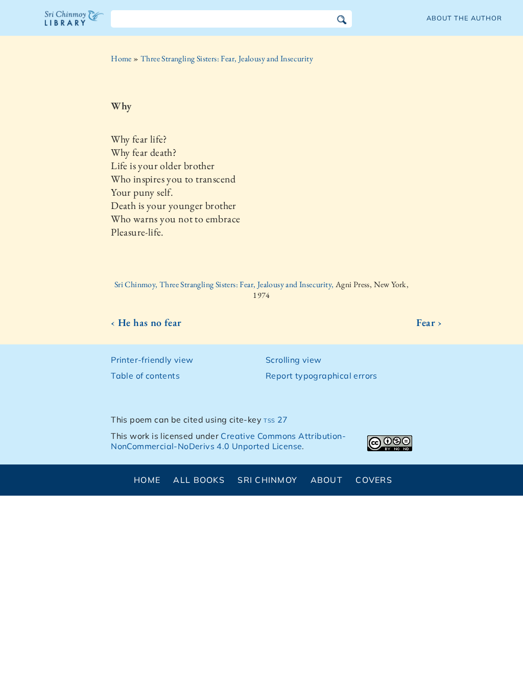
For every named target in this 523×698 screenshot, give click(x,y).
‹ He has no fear (146, 322)
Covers (373, 480)
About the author (464, 18)
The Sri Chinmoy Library (74, 24)
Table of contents (145, 375)
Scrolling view (294, 360)
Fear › (429, 322)
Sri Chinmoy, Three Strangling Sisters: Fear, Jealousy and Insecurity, (225, 284)
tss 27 (276, 419)
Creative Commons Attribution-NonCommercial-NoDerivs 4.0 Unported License (228, 441)
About (327, 480)
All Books (199, 480)
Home (121, 58)
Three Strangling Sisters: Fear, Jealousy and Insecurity (226, 58)
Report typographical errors (321, 375)
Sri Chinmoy (267, 480)
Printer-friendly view (152, 360)
